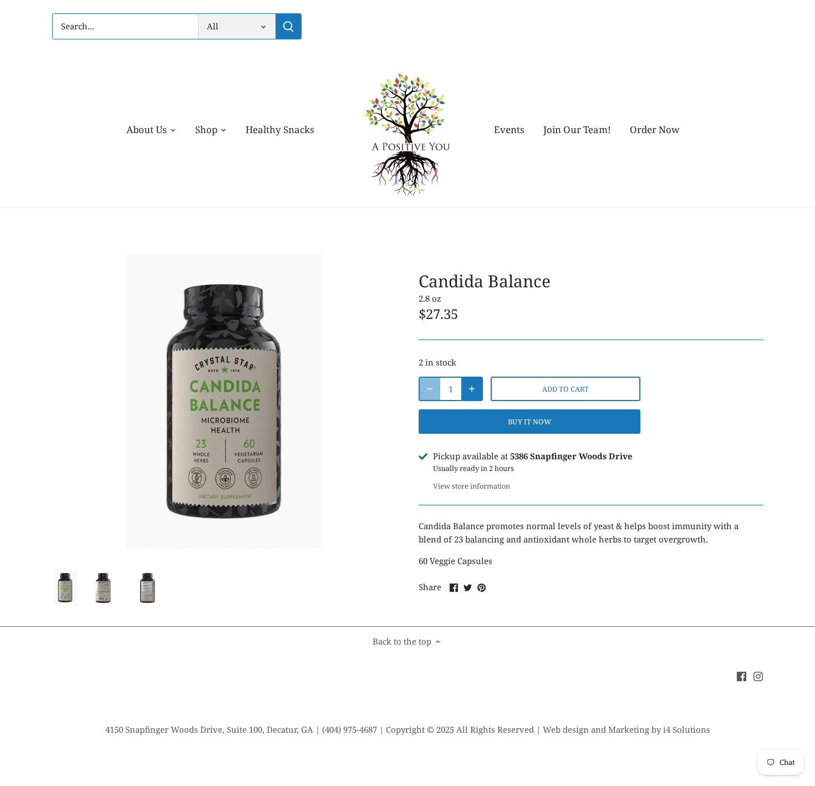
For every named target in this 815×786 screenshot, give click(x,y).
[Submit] (288, 26)
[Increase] (471, 388)
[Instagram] (758, 675)
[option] (65, 588)
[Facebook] (741, 675)
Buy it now (529, 422)
